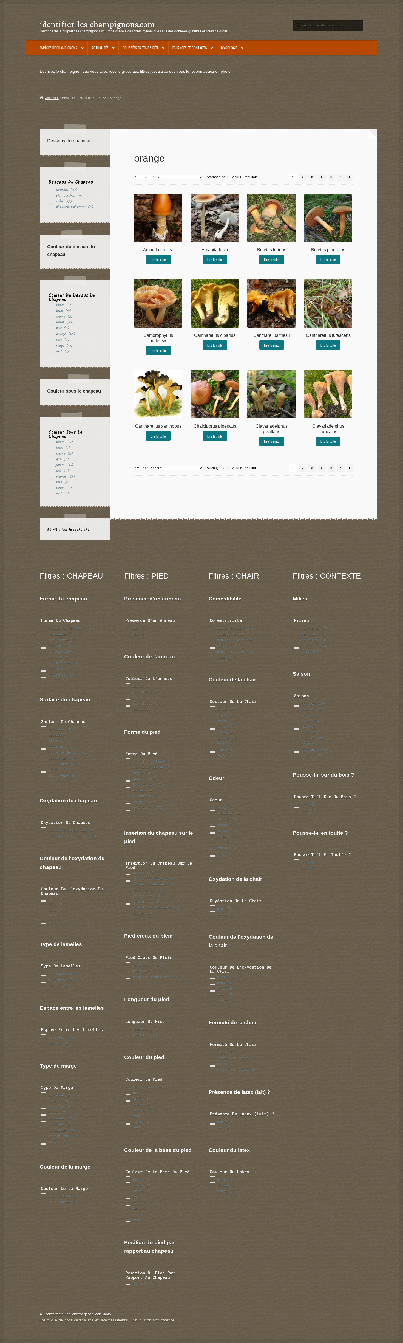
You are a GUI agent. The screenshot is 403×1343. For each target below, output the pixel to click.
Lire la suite (158, 259)
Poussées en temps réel (140, 47)
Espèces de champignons (58, 47)
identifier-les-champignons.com (97, 24)
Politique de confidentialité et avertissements (84, 1320)
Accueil (51, 98)
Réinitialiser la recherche (68, 529)
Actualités (100, 47)
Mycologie (229, 47)
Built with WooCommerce (153, 1320)
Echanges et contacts (189, 47)
